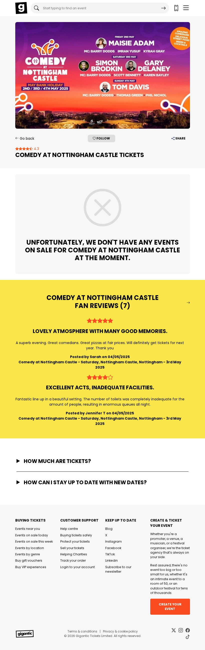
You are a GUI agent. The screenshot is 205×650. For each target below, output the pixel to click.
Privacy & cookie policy (120, 631)
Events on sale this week (34, 541)
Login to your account (77, 567)
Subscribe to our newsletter (118, 569)
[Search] (164, 8)
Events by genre (27, 554)
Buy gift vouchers (28, 560)
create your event (170, 606)
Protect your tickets (75, 541)
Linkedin (111, 560)
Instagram (113, 541)
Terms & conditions (82, 631)
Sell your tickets (72, 548)
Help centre (69, 529)
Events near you (27, 529)
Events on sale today (31, 535)
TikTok (110, 554)
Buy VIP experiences (30, 567)
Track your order (73, 560)
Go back (26, 138)
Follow (103, 138)
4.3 (36, 148)
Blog (108, 529)
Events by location (29, 548)
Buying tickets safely (76, 535)
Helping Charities (73, 554)
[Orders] (176, 8)
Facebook (113, 548)
